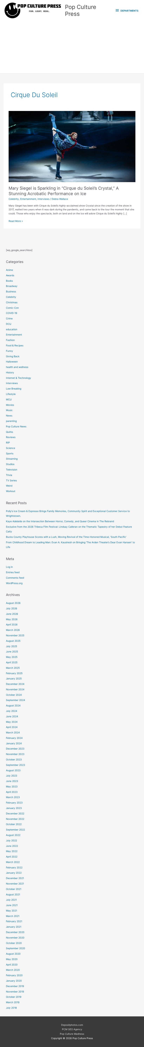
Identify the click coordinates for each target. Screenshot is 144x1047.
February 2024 (14, 738)
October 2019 (13, 996)
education (11, 329)
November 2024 (15, 689)
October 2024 (14, 694)
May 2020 (12, 959)
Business (11, 291)
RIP (8, 442)
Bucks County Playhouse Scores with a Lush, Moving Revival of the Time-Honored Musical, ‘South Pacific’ (66, 537)
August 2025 (13, 640)
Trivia (9, 475)
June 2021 (12, 905)
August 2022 (13, 835)
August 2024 (13, 705)
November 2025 (15, 635)
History (10, 372)
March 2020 (13, 969)
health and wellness (17, 367)
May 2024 (12, 721)
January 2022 (14, 872)
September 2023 (15, 765)
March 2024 (13, 732)
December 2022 (15, 813)
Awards (10, 275)
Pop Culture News (16, 426)
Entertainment (28, 199)
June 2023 (12, 781)
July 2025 (11, 646)
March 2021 (12, 916)
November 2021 (15, 883)
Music (9, 410)
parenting (11, 421)
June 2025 (12, 651)
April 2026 (12, 624)
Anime (9, 270)
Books (9, 280)
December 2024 (15, 684)
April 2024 (12, 727)
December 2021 (15, 878)
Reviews (10, 437)
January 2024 (14, 743)
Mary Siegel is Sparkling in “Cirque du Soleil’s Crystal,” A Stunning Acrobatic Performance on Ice (64, 191)
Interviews (43, 199)
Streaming (12, 458)
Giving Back (12, 356)
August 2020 (13, 953)
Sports (9, 453)
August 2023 (13, 770)
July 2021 (11, 899)
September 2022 (15, 829)
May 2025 (11, 657)
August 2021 (13, 894)
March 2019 (12, 1002)
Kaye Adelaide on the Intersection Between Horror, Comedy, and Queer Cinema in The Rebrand (60, 521)
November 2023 (15, 754)
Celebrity (14, 199)
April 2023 (12, 792)
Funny (9, 351)
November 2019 (15, 991)
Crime (9, 318)
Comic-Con (12, 307)
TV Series (11, 480)
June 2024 (12, 716)
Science (10, 448)
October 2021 (13, 889)
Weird (9, 485)
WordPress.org (14, 583)
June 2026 (12, 613)
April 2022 (11, 856)
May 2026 (12, 619)
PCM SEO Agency (72, 1029)
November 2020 (15, 937)
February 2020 (14, 975)
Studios (10, 464)
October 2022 (14, 824)
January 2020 (14, 980)
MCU (9, 399)
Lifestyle (11, 394)
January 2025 (14, 678)
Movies (10, 405)
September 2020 (15, 948)
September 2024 (15, 700)
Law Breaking (13, 388)
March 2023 (13, 797)
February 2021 (14, 921)
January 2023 (14, 808)
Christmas (11, 302)
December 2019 (15, 986)
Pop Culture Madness (72, 1033)
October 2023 (14, 759)
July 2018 (11, 1007)
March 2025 (13, 667)
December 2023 (15, 748)
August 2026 (13, 603)
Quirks (9, 432)
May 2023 (12, 786)
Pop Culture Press (80, 10)
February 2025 (14, 673)
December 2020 (15, 932)
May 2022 (11, 851)
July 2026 (11, 608)
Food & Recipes (14, 345)
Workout (10, 491)
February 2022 (14, 867)
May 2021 (11, 910)
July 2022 (11, 840)
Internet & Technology (18, 378)
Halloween (12, 361)
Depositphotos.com (72, 1025)
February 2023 (14, 802)
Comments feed (15, 577)
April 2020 (12, 964)
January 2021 (13, 926)
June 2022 (12, 846)
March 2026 (13, 630)
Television (11, 469)
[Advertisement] (72, 47)
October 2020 (14, 943)
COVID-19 (11, 313)
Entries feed (12, 572)
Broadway (11, 286)
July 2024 (11, 711)
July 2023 (11, 775)
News (9, 415)
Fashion (10, 340)
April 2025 (11, 662)
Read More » (16, 221)
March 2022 (13, 862)
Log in (9, 566)
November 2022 (15, 819)
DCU (8, 324)
